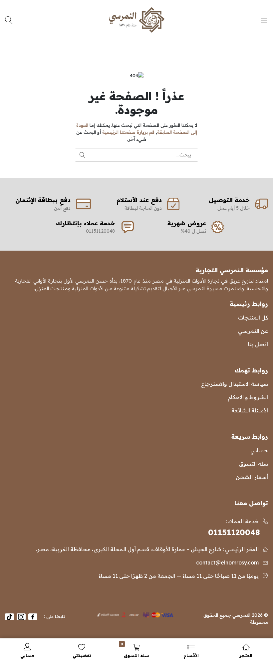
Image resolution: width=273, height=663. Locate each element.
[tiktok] (9, 616)
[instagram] (21, 616)
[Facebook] (32, 616)
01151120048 (234, 532)
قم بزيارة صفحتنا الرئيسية (128, 132)
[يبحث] (10, 20)
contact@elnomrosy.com (227, 562)
